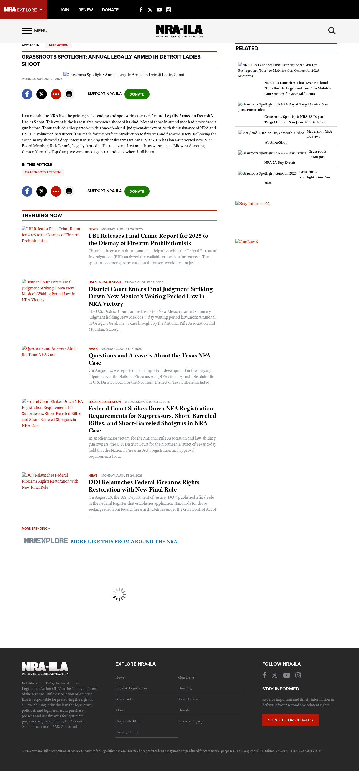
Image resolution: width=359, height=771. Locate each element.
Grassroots (124, 699)
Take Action (59, 45)
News (93, 229)
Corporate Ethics (129, 721)
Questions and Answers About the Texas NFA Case (150, 359)
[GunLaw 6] (246, 241)
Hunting (185, 688)
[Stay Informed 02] (252, 203)
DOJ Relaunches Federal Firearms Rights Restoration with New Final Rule (144, 485)
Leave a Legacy (190, 721)
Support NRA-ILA (105, 94)
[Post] (41, 91)
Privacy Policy (126, 732)
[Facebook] (140, 3)
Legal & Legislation (105, 282)
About (120, 710)
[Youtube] (159, 3)
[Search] (332, 30)
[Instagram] (168, 3)
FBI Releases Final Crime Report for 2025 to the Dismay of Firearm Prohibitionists (148, 239)
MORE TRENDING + (36, 528)
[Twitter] (150, 3)
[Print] (69, 97)
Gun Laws (186, 677)
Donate (184, 710)
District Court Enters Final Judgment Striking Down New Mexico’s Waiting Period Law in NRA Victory (151, 296)
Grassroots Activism (43, 172)
